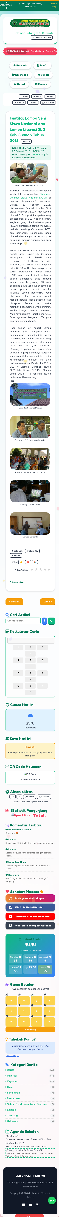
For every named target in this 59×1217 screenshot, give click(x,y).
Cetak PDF (49, 102)
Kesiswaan (21, 74)
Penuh (34, 102)
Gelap (25, 96)
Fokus (38, 96)
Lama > (47, 601)
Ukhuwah (12, 1121)
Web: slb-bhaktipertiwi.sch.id (33, 925)
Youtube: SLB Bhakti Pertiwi (32, 916)
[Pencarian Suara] (44, 621)
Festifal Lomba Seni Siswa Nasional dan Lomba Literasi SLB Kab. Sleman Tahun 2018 (28, 129)
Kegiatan (11, 1081)
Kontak (42, 84)
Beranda (21, 65)
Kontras (30, 797)
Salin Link (17, 551)
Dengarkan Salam (42, 37)
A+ (12, 797)
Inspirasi (11, 1075)
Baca (27, 141)
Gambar (20, 102)
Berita (10, 1070)
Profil (43, 65)
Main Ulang (30, 1029)
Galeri (20, 84)
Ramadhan (13, 1098)
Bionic (51, 96)
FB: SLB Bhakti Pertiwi (29, 907)
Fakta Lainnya (12, 1056)
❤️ (28, 562)
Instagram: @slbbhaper (30, 898)
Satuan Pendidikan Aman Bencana (26, 1104)
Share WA (33, 551)
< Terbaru (14, 601)
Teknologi (12, 1115)
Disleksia (45, 797)
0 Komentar (37, 154)
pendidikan (13, 1092)
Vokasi (44, 74)
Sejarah (11, 1110)
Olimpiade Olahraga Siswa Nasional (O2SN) (30, 195)
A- (19, 797)
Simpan (16, 555)
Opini (9, 1087)
